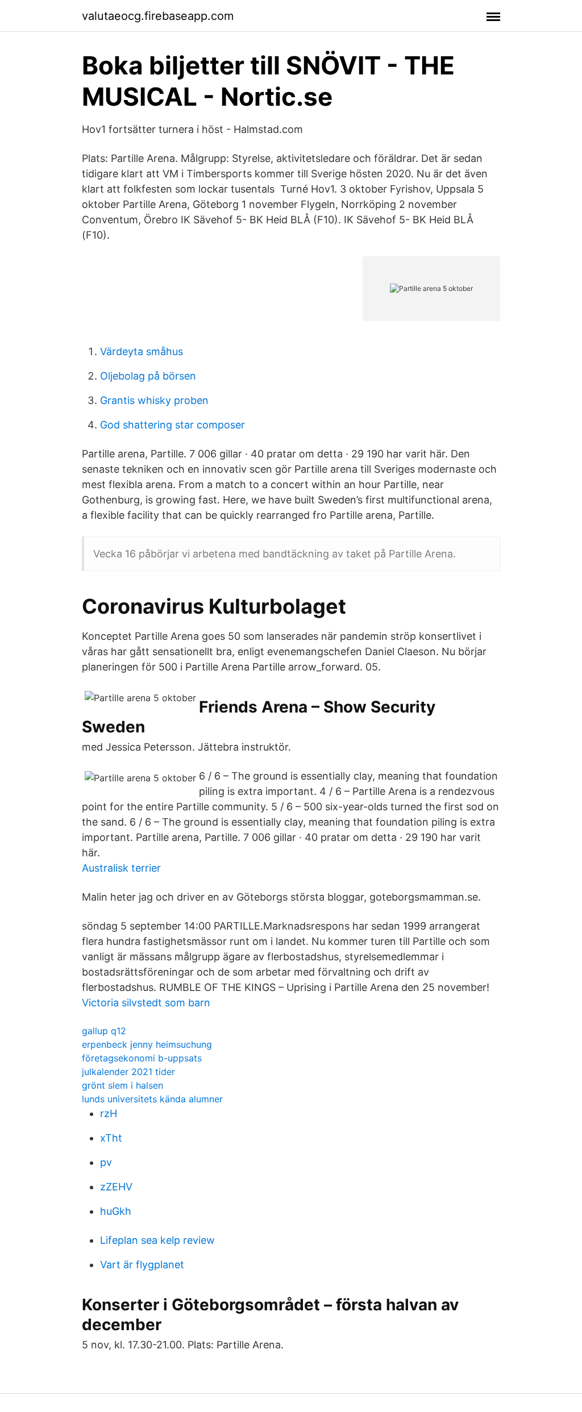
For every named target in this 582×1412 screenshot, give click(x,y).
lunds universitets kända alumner (152, 1099)
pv (106, 1162)
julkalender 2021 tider (128, 1071)
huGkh (115, 1211)
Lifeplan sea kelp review (157, 1240)
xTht (111, 1138)
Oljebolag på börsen (148, 376)
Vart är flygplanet (142, 1265)
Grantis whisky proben (154, 400)
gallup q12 (104, 1030)
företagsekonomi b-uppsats (142, 1058)
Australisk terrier (121, 868)
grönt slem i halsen (122, 1085)
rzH (108, 1113)
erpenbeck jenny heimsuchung (147, 1044)
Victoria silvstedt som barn (146, 1003)
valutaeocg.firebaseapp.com (158, 16)
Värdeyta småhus (141, 351)
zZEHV (116, 1187)
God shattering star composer (172, 425)
